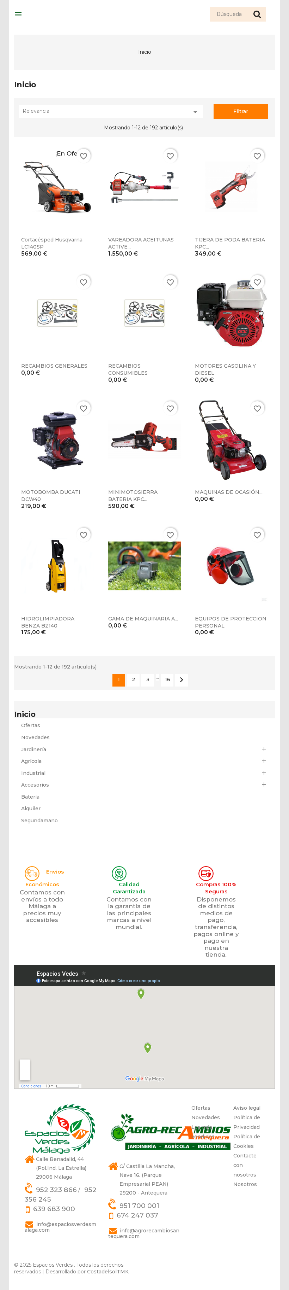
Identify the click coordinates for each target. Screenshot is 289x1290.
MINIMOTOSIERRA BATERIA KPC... (133, 495)
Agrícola (31, 761)
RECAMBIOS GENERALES (54, 366)
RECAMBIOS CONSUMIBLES (128, 369)
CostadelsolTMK (108, 1271)
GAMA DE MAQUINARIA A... (143, 618)
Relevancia (111, 112)
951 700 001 (139, 1206)
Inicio (25, 714)
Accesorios (35, 785)
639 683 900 (54, 1209)
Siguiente (181, 680)
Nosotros (245, 1184)
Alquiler (31, 808)
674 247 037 (137, 1215)
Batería (30, 797)
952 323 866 (56, 1190)
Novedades (35, 737)
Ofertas (30, 725)
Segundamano (39, 820)
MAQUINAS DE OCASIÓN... (229, 492)
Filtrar (240, 111)
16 (167, 679)
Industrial (33, 773)
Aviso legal (246, 1108)
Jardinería (33, 749)
